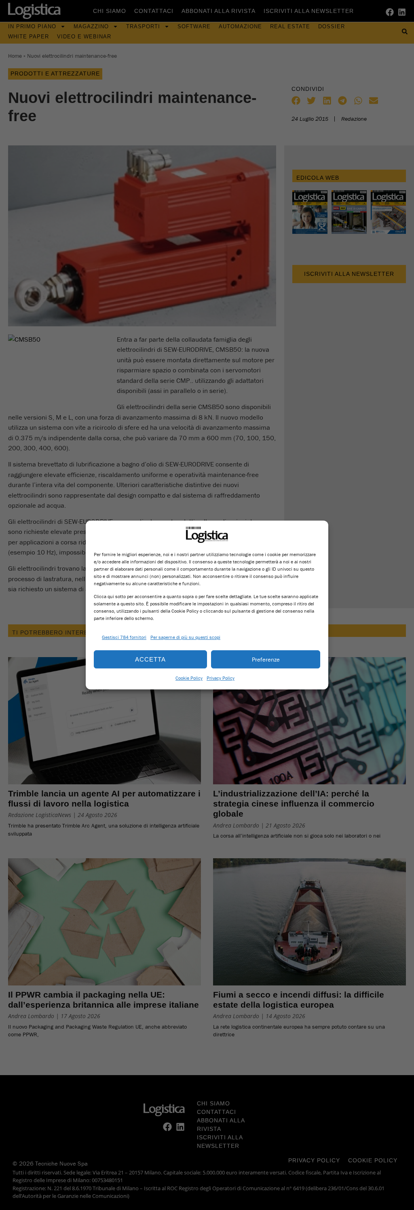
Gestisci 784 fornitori (124, 637)
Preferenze (266, 659)
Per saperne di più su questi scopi (185, 637)
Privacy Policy (220, 678)
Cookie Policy (189, 678)
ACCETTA (150, 659)
